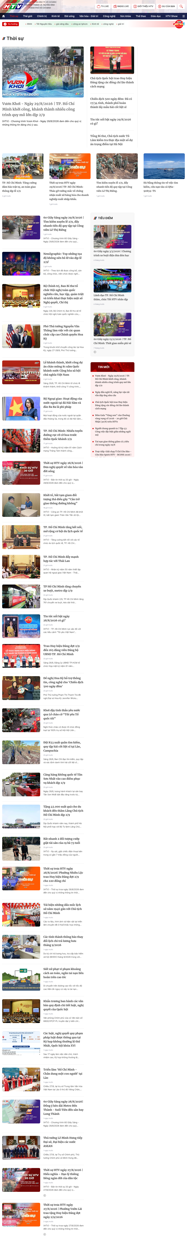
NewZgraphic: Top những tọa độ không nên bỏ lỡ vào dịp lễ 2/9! (62, 258)
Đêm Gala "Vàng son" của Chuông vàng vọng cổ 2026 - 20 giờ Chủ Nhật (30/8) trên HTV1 (112, 418)
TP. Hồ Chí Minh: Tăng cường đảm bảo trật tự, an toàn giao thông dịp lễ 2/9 (19, 187)
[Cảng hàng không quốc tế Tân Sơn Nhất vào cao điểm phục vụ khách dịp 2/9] (21, 784)
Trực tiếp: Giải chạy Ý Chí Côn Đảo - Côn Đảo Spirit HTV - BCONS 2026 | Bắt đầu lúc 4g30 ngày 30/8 (113, 454)
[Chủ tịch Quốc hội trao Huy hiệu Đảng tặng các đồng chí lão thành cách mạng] (112, 60)
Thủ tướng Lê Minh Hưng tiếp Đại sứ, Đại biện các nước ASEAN (62, 1142)
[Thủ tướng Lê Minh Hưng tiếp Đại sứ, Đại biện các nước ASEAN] (21, 1148)
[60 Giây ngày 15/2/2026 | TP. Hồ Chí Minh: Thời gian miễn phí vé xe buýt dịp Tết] (112, 324)
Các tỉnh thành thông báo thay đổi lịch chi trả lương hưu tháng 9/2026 (63, 941)
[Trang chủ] (3, 16)
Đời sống (70, 16)
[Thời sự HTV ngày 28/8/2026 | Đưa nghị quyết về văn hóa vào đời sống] (21, 473)
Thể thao (141, 16)
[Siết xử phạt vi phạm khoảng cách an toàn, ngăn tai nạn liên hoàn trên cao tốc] (21, 979)
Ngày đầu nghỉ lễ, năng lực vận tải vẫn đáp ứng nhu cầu (112, 394)
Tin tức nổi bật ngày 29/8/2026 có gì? (110, 121)
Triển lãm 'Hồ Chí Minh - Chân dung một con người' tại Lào (62, 1073)
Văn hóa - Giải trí (88, 16)
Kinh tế (56, 16)
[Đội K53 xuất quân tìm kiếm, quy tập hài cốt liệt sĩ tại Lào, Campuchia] (21, 752)
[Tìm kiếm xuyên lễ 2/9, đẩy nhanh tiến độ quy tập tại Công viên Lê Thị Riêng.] (117, 166)
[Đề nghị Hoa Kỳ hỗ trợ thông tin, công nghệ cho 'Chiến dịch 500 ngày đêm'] (21, 688)
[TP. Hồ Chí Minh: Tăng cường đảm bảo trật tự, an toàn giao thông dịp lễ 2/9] (23, 166)
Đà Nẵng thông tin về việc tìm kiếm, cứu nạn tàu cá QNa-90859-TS (161, 187)
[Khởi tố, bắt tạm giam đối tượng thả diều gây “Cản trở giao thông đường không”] (21, 505)
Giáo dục (156, 16)
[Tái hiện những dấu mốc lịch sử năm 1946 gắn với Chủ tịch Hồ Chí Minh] (21, 915)
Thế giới (27, 16)
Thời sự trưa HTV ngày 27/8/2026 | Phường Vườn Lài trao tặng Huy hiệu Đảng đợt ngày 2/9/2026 (62, 1211)
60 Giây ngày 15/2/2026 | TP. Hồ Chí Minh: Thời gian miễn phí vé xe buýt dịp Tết (112, 341)
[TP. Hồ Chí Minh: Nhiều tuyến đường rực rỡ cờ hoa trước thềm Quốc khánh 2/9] (21, 441)
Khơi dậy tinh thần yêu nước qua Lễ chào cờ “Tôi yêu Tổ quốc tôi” (61, 714)
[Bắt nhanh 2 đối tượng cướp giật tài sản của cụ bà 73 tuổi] (21, 849)
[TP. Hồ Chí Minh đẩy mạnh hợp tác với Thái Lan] (21, 567)
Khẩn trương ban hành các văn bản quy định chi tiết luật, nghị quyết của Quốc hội (63, 1005)
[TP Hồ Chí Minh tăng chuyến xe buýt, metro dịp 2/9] (21, 596)
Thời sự (14, 16)
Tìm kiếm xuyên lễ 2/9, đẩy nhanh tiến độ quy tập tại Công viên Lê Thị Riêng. (114, 187)
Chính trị (42, 16)
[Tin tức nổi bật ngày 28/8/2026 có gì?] (21, 626)
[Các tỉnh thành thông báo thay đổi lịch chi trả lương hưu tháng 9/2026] (21, 947)
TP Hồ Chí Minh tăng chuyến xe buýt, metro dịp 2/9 (62, 588)
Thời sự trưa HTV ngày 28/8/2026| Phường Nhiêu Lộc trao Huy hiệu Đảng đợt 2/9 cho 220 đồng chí (63, 875)
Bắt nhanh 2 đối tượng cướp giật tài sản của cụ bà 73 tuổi (61, 841)
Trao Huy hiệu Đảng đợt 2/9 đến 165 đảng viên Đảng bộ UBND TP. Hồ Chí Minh (61, 650)
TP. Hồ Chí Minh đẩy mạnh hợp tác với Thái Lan (61, 559)
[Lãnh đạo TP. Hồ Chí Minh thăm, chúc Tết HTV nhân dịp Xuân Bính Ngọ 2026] (112, 280)
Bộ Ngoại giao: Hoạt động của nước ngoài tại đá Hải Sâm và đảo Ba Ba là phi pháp (62, 403)
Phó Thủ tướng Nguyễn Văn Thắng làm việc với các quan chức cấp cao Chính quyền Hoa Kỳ (63, 332)
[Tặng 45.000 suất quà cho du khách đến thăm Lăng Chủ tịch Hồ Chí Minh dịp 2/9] (21, 816)
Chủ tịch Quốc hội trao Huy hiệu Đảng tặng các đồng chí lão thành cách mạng (112, 82)
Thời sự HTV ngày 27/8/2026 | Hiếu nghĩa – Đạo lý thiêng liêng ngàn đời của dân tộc (63, 1174)
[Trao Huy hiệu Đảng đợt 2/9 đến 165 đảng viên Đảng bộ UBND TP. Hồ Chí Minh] (21, 656)
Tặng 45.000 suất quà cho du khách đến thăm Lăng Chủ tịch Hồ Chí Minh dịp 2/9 (63, 810)
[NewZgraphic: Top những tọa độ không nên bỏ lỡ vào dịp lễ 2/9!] (21, 264)
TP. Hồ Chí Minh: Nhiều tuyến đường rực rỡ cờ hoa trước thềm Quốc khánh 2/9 (63, 435)
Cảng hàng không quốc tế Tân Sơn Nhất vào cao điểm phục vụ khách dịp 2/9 (62, 778)
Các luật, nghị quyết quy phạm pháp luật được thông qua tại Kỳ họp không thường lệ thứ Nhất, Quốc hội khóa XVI (63, 1039)
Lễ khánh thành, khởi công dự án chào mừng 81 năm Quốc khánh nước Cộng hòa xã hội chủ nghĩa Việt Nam (63, 368)
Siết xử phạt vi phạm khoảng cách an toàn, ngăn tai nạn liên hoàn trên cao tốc (63, 973)
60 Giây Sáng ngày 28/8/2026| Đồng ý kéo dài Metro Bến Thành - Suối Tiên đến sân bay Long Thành (63, 1108)
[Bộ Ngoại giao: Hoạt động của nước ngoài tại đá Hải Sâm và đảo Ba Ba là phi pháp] (21, 409)
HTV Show (172, 16)
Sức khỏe (125, 16)
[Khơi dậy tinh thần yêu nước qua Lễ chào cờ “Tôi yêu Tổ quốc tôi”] (21, 720)
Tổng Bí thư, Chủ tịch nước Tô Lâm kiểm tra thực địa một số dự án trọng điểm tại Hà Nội (111, 140)
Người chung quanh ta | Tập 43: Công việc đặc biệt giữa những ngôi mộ (113, 431)
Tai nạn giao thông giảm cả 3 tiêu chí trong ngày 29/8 (112, 443)
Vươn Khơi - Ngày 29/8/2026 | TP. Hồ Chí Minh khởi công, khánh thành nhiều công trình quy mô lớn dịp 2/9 (38, 109)
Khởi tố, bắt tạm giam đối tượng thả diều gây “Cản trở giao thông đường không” (61, 499)
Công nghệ (109, 16)
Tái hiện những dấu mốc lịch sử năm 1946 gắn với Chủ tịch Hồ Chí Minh (62, 909)
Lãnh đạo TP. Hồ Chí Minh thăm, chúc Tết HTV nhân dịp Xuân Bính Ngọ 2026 (111, 298)
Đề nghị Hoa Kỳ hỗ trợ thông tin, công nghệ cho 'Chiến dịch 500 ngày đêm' (63, 682)
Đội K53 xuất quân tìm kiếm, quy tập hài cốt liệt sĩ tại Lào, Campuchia (62, 746)
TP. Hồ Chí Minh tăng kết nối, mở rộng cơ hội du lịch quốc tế (63, 529)
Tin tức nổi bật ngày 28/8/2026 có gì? (56, 618)
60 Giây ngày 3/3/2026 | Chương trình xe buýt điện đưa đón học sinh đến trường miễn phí (112, 254)
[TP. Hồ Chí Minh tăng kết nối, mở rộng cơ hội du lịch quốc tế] (21, 537)
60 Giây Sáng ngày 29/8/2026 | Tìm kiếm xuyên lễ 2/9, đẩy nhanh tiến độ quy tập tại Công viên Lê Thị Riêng (63, 224)
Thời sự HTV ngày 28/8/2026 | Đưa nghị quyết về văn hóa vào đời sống (63, 467)
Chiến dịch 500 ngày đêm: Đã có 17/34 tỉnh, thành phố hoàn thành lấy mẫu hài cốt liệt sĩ (111, 103)
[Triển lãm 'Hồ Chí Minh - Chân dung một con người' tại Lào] (21, 1079)
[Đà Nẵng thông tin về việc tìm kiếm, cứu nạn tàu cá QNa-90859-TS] (164, 166)
